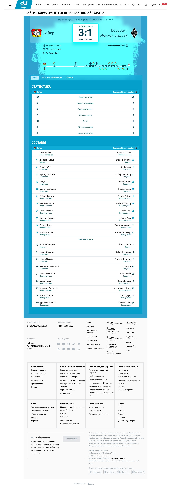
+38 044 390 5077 (65, 326)
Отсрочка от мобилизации (100, 386)
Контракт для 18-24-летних (100, 383)
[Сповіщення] (146, 5)
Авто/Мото (88, 5)
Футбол (38, 5)
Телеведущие (92, 340)
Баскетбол (66, 5)
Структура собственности (132, 337)
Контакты (130, 328)
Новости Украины (38, 373)
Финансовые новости (127, 377)
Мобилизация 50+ (96, 376)
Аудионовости (37, 384)
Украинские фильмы (39, 410)
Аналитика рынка (96, 407)
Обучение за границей (69, 423)
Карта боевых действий (70, 373)
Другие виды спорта (107, 5)
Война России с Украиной (72, 367)
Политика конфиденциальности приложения (115, 338)
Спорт (121, 404)
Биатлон (121, 417)
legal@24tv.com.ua (118, 458)
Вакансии (130, 332)
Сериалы (35, 421)
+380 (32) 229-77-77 (103, 456)
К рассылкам (71, 439)
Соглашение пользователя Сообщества (112, 346)
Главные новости (38, 370)
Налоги (121, 386)
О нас (89, 322)
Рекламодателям (93, 344)
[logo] (24, 5)
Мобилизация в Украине (101, 367)
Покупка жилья (95, 410)
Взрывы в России (67, 390)
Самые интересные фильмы (42, 407)
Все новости (37, 367)
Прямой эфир (37, 377)
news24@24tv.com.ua (37, 326)
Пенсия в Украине (125, 390)
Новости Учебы (67, 404)
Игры (128, 350)
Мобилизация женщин (98, 380)
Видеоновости (37, 380)
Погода (34, 387)
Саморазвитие (66, 420)
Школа (63, 413)
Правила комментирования (114, 352)
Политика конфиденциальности (115, 323)
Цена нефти (123, 370)
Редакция (90, 326)
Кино (33, 404)
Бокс (47, 5)
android (95, 472)
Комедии (35, 417)
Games (55, 5)
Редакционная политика (92, 331)
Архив (128, 342)
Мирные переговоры (69, 377)
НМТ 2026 (64, 417)
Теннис (77, 5)
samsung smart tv (138, 472)
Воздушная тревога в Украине (72, 380)
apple (109, 472)
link (58, 344)
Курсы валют (123, 373)
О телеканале (92, 336)
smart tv (123, 472)
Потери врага (65, 393)
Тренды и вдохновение (98, 414)
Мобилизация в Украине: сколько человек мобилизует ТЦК (101, 392)
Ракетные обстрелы (68, 370)
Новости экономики (128, 367)
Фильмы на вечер (38, 414)
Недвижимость (96, 404)
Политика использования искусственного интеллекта (113, 330)
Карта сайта (131, 346)
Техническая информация (131, 323)
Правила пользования (95, 349)
